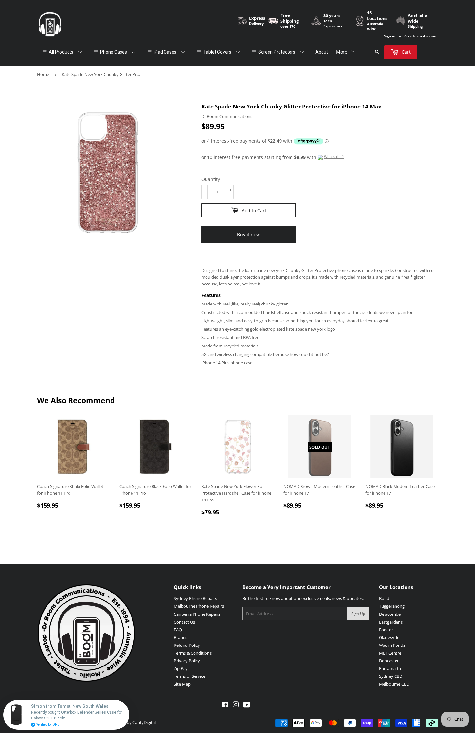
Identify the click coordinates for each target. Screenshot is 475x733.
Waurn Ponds (392, 645)
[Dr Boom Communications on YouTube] (246, 705)
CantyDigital (144, 722)
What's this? (334, 156)
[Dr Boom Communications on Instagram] (236, 705)
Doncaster (389, 661)
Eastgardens (391, 622)
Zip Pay (181, 668)
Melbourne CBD (394, 684)
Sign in (389, 36)
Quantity (210, 179)
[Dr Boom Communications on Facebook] (225, 705)
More (341, 52)
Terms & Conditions (193, 653)
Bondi (384, 598)
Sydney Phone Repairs (195, 598)
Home (43, 74)
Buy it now (248, 235)
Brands (180, 637)
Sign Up (358, 613)
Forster (386, 630)
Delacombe (390, 614)
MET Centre (390, 653)
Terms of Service (189, 676)
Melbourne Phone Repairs (199, 606)
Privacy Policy (187, 661)
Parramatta (390, 668)
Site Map (182, 684)
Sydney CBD (390, 676)
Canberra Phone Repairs (197, 614)
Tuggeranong (392, 606)
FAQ (178, 630)
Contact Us (184, 622)
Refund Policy (187, 645)
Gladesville (389, 637)
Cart (405, 52)
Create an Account (421, 36)
